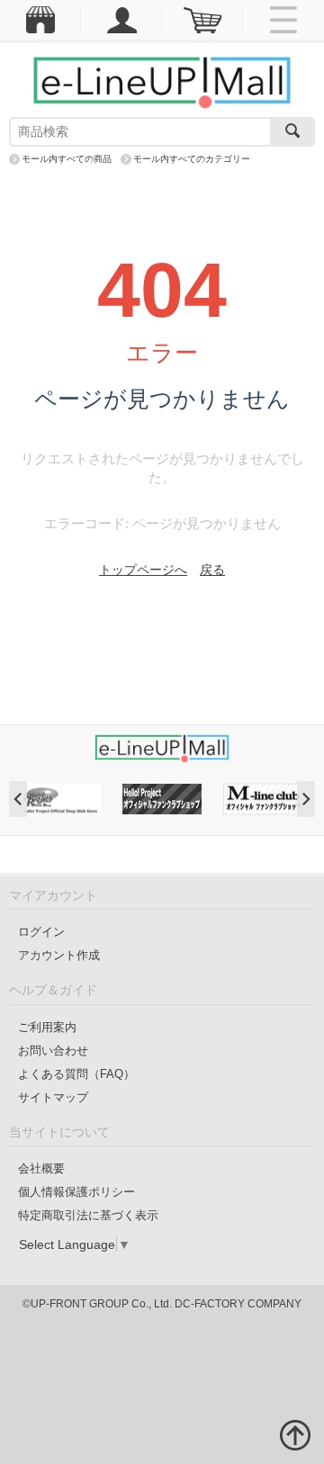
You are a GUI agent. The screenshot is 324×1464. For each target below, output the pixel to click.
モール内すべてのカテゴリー (191, 159)
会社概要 (41, 1168)
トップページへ (143, 569)
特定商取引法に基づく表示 (88, 1215)
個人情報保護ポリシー (76, 1192)
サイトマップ (53, 1097)
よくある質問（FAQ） (76, 1074)
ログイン (41, 932)
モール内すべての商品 (67, 159)
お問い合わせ (53, 1050)
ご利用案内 (47, 1027)
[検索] (292, 132)
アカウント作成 (59, 955)
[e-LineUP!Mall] (162, 82)
